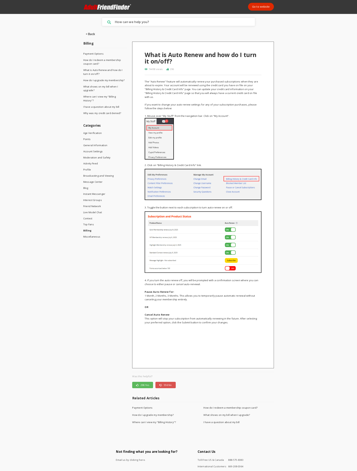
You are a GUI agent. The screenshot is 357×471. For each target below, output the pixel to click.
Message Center (93, 181)
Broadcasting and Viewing (98, 175)
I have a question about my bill (101, 106)
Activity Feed (90, 163)
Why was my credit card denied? (102, 113)
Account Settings (93, 151)
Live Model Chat (92, 212)
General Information (95, 145)
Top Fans (88, 224)
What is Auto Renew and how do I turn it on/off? (103, 72)
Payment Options (93, 53)
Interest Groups (92, 200)
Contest (87, 218)
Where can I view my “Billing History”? (99, 98)
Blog (85, 188)
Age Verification (92, 133)
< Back (90, 34)
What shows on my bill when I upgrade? (100, 88)
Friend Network (92, 206)
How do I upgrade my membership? (104, 80)
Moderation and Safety (97, 157)
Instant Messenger (94, 194)
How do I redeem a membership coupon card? (102, 62)
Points (87, 139)
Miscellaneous (91, 236)
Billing (88, 43)
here (142, 460)
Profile (87, 169)
